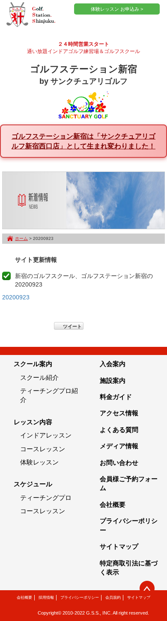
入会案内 (112, 363)
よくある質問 (119, 429)
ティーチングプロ (46, 497)
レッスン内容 (33, 422)
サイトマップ (119, 546)
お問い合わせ (119, 462)
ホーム (21, 238)
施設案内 (112, 380)
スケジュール (33, 484)
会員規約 (113, 597)
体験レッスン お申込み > (117, 9)
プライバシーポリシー (79, 597)
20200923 (16, 297)
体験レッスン (39, 462)
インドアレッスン (46, 435)
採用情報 (46, 597)
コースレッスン (42, 448)
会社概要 (112, 504)
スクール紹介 (39, 377)
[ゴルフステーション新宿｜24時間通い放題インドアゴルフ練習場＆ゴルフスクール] (30, 15)
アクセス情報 (119, 413)
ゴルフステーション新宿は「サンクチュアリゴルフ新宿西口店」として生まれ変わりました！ (83, 141)
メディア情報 (119, 445)
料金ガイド (116, 396)
